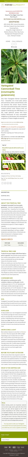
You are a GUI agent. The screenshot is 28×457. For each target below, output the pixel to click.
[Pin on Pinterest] (10, 183)
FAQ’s (15, 450)
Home (8, 41)
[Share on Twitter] (5, 183)
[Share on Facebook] (2, 183)
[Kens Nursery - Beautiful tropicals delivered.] (15, 5)
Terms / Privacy (14, 451)
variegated (3, 179)
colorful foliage (11, 178)
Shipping (11, 450)
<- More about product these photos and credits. (9, 124)
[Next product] (12, 44)
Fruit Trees (12, 176)
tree (18, 178)
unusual (21, 178)
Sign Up (4, 145)
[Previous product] (15, 44)
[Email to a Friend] (8, 183)
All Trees (8, 176)
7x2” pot (5, 178)
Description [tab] (5, 192)
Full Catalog (17, 41)
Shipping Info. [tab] (5, 195)
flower (15, 178)
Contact (20, 450)
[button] (2, 5)
